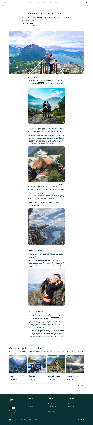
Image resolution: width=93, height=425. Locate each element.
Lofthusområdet (55, 317)
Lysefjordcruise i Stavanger (35, 336)
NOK (83, 2)
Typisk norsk (51, 2)
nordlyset (50, 80)
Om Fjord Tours (71, 401)
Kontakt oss (30, 403)
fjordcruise (41, 82)
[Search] (78, 2)
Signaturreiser (29, 2)
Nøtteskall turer (51, 401)
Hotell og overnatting (52, 406)
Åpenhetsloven (71, 406)
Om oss (62, 2)
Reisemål (44, 2)
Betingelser (30, 406)
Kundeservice (31, 401)
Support (56, 2)
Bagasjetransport (51, 411)
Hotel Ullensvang (39, 202)
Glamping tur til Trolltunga (48, 256)
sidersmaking (31, 205)
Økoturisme (70, 403)
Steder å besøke (6, 5)
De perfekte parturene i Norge (15, 5)
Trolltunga (50, 253)
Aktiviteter (37, 2)
